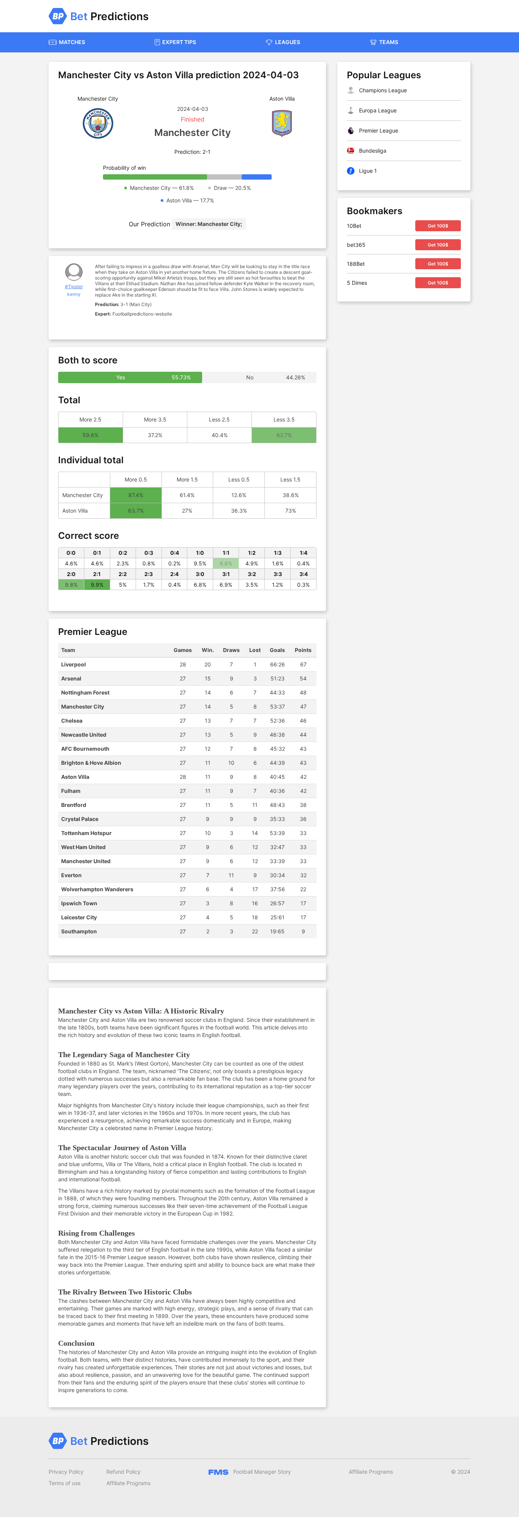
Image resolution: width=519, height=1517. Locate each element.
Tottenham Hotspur (86, 833)
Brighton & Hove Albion (91, 762)
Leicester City (79, 917)
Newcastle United (83, 734)
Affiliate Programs (128, 1483)
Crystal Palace (79, 819)
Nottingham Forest (85, 692)
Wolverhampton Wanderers (97, 889)
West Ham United (83, 847)
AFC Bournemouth (85, 748)
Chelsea (71, 720)
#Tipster (74, 286)
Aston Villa (75, 776)
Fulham (71, 791)
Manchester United (86, 861)
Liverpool (73, 664)
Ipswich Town (79, 903)
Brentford (73, 805)
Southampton (79, 931)
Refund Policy (123, 1471)
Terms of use (65, 1483)
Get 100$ (438, 226)
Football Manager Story (261, 1471)
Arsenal (71, 678)
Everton (71, 875)
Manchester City (82, 706)
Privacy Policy (66, 1471)
